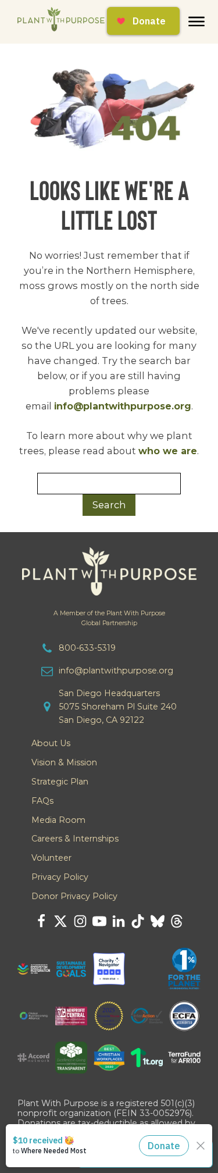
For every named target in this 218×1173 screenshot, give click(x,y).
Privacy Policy (59, 877)
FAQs (42, 801)
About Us (50, 743)
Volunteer (51, 858)
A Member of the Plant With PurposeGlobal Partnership (109, 618)
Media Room (58, 820)
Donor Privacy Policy (74, 896)
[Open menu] (196, 21)
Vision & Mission (64, 762)
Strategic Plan (59, 781)
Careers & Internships (75, 838)
